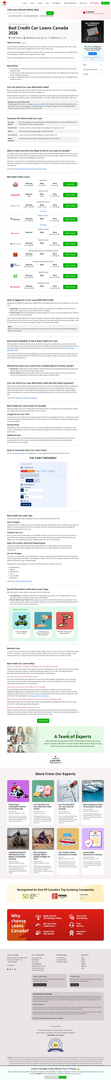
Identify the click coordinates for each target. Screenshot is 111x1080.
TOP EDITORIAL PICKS (90, 69)
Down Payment (26, 487)
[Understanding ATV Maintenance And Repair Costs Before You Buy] (18, 839)
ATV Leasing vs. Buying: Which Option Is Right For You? (41, 855)
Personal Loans (37, 958)
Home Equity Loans (38, 968)
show (23, 42)
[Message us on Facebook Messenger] (7, 969)
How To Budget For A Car (23, 581)
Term (22, 478)
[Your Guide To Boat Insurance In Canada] (68, 839)
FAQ (82, 968)
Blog (82, 958)
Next (50, 13)
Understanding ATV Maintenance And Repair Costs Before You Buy (17, 855)
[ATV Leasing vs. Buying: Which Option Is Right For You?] (43, 839)
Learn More (74, 985)
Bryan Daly (19, 38)
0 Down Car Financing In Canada (26, 398)
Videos (83, 964)
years (36, 481)
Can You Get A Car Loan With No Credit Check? (42, 806)
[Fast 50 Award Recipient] (31, 896)
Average (30, 471)
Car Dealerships (62, 960)
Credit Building (37, 964)
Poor (24, 471)
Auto (13, 24)
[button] (25, 3)
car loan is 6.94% (38, 104)
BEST (84, 65)
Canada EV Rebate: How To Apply (21, 632)
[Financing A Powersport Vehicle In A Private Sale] (18, 791)
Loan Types (25, 24)
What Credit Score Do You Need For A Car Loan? (31, 169)
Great (43, 471)
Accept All (62, 1077)
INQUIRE (70, 184)
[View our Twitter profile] (10, 969)
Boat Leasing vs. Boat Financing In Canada (92, 805)
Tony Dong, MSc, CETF (40, 38)
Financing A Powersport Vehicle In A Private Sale (17, 806)
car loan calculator (19, 453)
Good (37, 471)
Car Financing (18, 24)
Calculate (25, 504)
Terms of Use (68, 1030)
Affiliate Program (62, 962)
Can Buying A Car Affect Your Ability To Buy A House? (43, 633)
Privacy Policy (58, 1030)
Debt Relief (35, 960)
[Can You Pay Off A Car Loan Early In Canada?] (68, 791)
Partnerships (61, 958)
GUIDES (85, 74)
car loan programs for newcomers (37, 696)
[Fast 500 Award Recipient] (84, 896)
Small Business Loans (39, 966)
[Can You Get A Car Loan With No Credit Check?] (43, 791)
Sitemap (84, 966)
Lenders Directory (38, 970)
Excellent (50, 471)
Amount (23, 494)
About (83, 960)
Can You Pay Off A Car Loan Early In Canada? (66, 806)
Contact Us (10, 965)
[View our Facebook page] (12, 969)
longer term (39, 600)
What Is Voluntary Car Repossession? (65, 632)
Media (83, 962)
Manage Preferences (52, 1077)
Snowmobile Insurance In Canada (92, 853)
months (29, 481)
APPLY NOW (105, 3)
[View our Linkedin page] (15, 969)
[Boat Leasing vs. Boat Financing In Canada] (93, 791)
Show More (43, 211)
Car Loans (35, 962)
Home (9, 24)
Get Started (92, 53)
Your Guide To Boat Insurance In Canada (67, 853)
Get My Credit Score (40, 985)
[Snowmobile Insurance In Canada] (93, 839)
